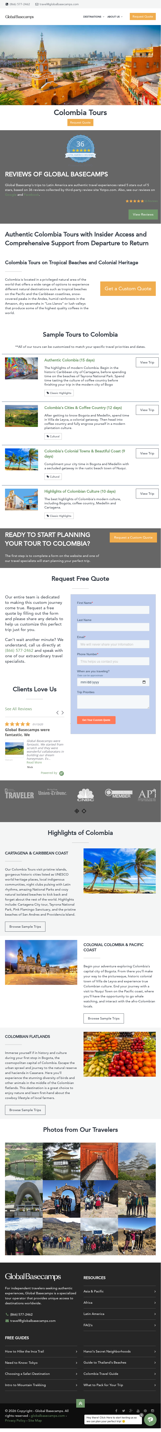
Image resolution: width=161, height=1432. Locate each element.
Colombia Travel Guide (101, 1374)
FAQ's (88, 1325)
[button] (58, 712)
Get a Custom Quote (128, 288)
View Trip (147, 362)
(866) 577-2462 (20, 4)
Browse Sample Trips (25, 927)
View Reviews (143, 214)
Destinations (92, 16)
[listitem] (36, 745)
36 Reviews (151, 201)
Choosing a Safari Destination (27, 1374)
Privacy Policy (15, 1420)
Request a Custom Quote (133, 537)
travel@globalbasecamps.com (59, 4)
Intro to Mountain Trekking (25, 1385)
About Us (113, 16)
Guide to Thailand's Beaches (105, 1362)
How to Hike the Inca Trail (24, 1351)
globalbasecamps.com (48, 1416)
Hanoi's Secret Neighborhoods (107, 1351)
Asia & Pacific (94, 1291)
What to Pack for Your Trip (103, 1385)
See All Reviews (18, 708)
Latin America (94, 1314)
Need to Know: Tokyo (21, 1363)
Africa (88, 1303)
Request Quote (80, 122)
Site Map (35, 1420)
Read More (34, 762)
